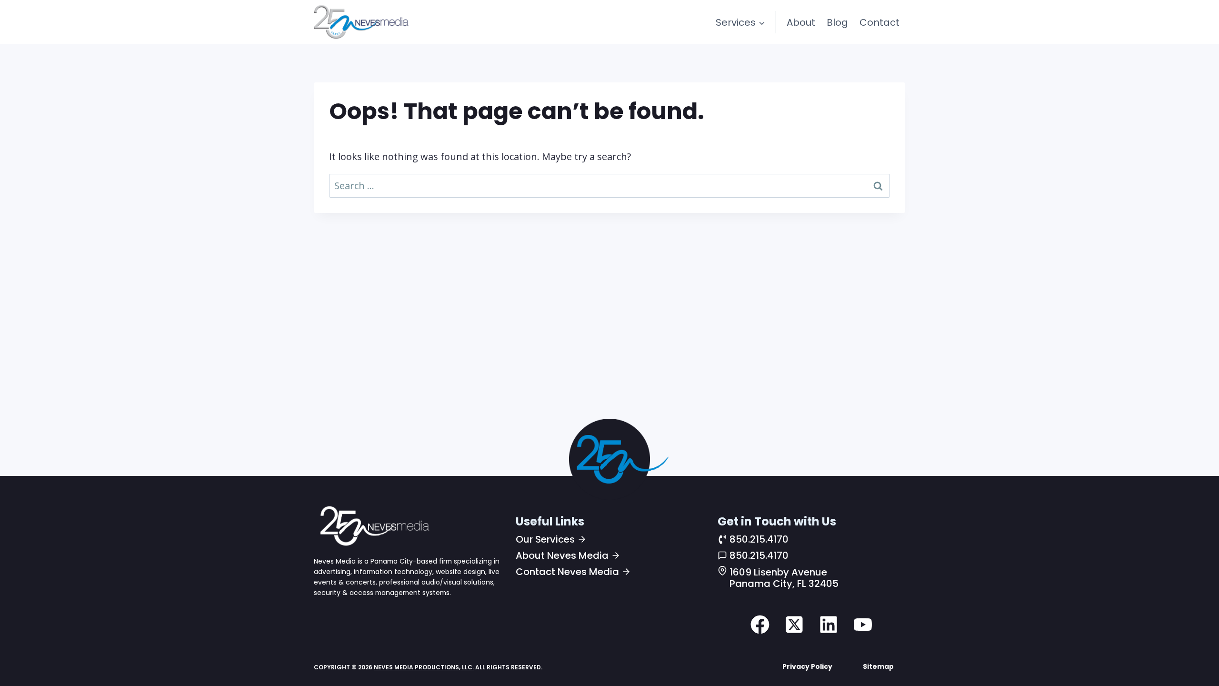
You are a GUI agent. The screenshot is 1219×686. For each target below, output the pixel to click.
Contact (879, 22)
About (801, 22)
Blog (837, 22)
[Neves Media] (373, 525)
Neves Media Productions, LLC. (424, 667)
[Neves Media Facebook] (759, 624)
